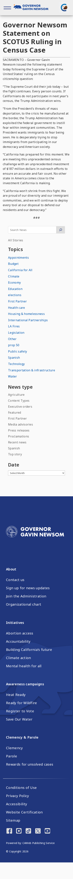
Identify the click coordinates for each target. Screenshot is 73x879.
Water (12, 376)
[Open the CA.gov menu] (64, 7)
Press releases (18, 430)
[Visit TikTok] (28, 831)
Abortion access (19, 633)
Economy (14, 282)
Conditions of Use (21, 787)
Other (12, 339)
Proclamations (18, 436)
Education (15, 289)
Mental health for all (24, 666)
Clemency (14, 748)
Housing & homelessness (26, 314)
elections (14, 295)
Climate (13, 276)
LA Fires (14, 326)
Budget (13, 264)
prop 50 (13, 345)
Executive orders (20, 406)
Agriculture (16, 395)
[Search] (60, 230)
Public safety (17, 351)
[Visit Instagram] (19, 831)
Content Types (18, 401)
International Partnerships (28, 320)
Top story (15, 454)
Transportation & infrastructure (31, 370)
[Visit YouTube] (47, 831)
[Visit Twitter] (38, 831)
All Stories (15, 240)
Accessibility (16, 804)
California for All (20, 270)
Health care (16, 308)
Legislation (16, 333)
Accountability (18, 641)
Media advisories (20, 424)
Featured (14, 412)
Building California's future (29, 649)
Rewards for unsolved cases (29, 764)
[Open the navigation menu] (7, 8)
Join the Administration (26, 596)
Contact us (15, 579)
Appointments (18, 258)
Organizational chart (23, 604)
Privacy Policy (17, 796)
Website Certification (24, 812)
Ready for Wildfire (21, 703)
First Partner (17, 301)
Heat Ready (15, 694)
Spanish (14, 358)
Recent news (17, 442)
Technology (16, 364)
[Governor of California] (32, 7)
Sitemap (13, 820)
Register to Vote (20, 711)
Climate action (18, 658)
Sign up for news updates (28, 588)
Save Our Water (19, 719)
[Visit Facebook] (9, 831)
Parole (11, 756)
